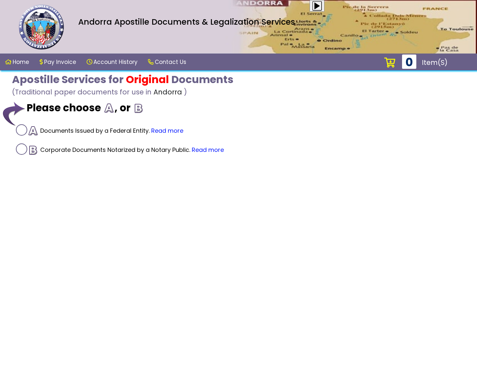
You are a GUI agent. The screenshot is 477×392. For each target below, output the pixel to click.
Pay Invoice (60, 62)
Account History (115, 62)
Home (21, 62)
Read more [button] (167, 131)
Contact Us (170, 62)
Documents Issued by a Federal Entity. (111, 131)
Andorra (167, 92)
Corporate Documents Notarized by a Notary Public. (131, 150)
